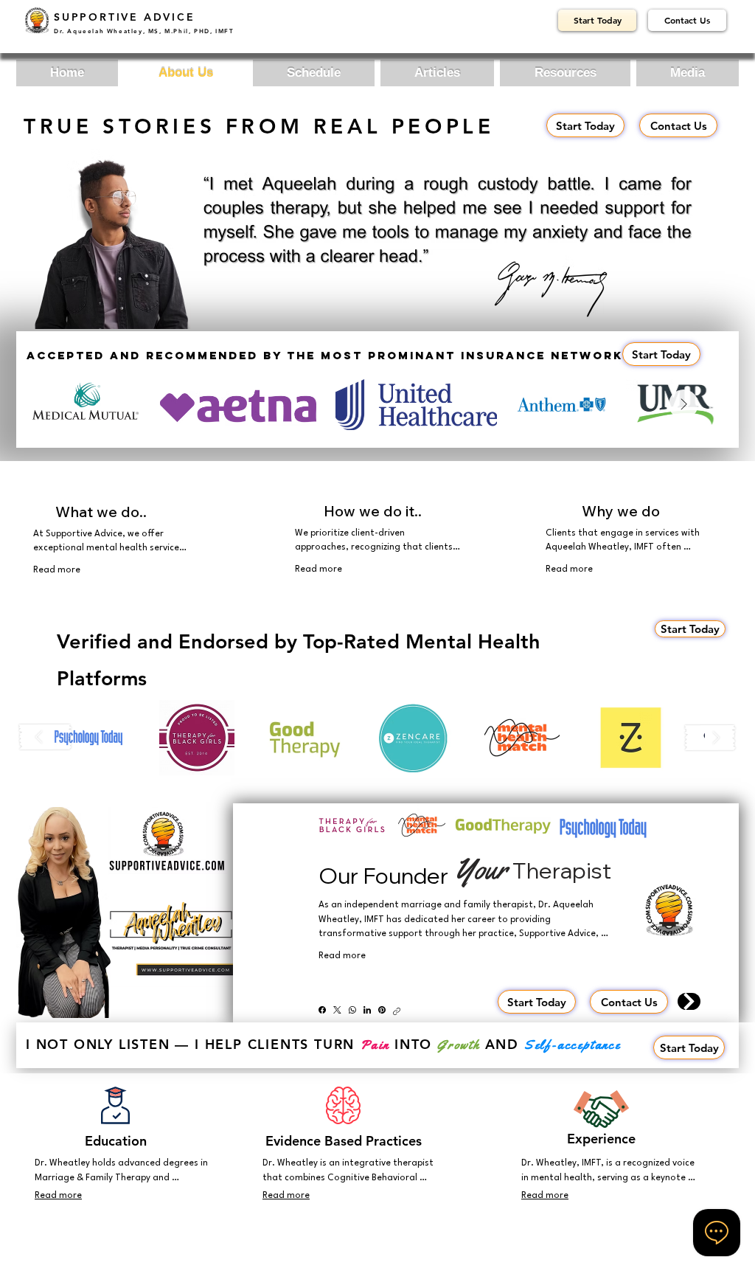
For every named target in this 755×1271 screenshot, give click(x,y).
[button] (88, 737)
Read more (56, 570)
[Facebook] (322, 1010)
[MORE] (689, 1001)
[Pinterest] (382, 1010)
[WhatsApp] (352, 1010)
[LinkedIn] (367, 1010)
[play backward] (46, 737)
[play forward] (710, 737)
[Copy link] (396, 1010)
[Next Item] (683, 404)
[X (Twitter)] (337, 1010)
